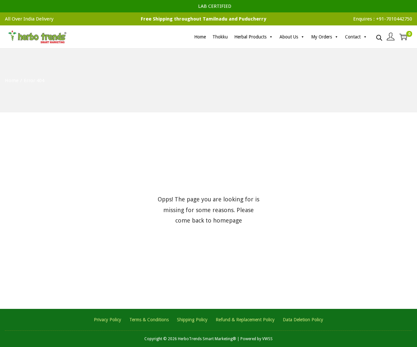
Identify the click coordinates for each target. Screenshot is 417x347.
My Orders (321, 36)
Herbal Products (250, 36)
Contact (353, 36)
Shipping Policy (192, 319)
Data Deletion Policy (303, 319)
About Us (289, 36)
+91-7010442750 (394, 19)
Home (200, 36)
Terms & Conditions (149, 319)
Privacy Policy (107, 319)
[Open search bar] (379, 36)
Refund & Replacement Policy (245, 319)
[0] (403, 37)
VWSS (267, 339)
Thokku (220, 36)
